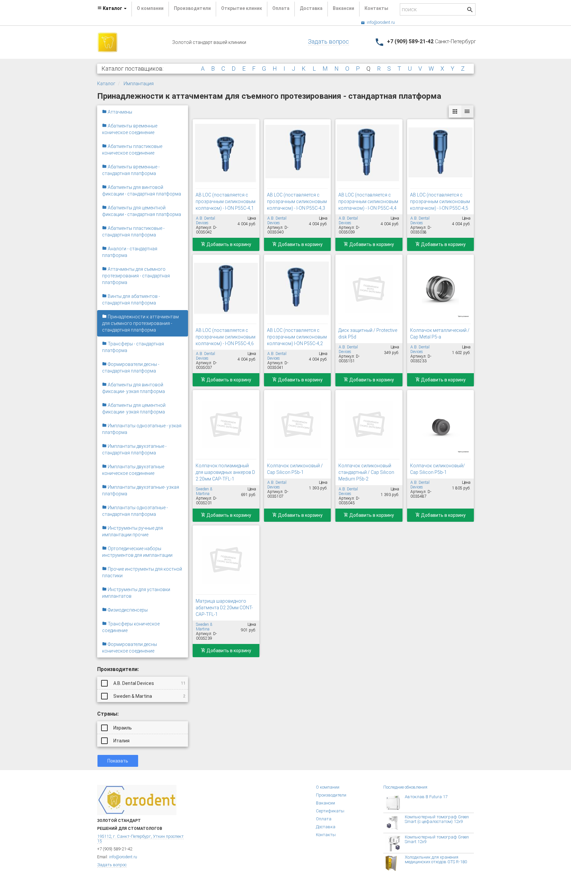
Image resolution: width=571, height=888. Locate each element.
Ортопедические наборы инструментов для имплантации (137, 552)
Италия (121, 740)
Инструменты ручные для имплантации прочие (132, 531)
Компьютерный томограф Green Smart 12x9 (437, 839)
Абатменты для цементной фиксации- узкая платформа (134, 408)
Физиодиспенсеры (127, 610)
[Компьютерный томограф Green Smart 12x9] (395, 843)
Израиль (122, 727)
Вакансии (343, 8)
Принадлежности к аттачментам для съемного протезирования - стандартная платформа (140, 323)
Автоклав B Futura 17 (426, 796)
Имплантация (139, 83)
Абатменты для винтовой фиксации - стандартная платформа (141, 190)
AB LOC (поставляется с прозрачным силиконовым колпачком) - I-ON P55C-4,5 (440, 201)
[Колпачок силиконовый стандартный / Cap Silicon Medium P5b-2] (369, 424)
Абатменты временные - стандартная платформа (131, 170)
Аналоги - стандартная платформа (129, 252)
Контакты (376, 8)
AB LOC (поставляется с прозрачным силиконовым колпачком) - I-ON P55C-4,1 (225, 201)
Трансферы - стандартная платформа (133, 347)
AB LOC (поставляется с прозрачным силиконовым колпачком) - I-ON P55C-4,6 (225, 337)
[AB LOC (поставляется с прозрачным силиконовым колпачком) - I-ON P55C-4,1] (226, 154)
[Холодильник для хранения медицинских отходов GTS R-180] (395, 863)
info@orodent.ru (380, 22)
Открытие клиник (241, 8)
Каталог (106, 83)
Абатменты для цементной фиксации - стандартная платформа (141, 211)
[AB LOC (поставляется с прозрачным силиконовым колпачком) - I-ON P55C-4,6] (226, 289)
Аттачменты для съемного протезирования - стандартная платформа (136, 275)
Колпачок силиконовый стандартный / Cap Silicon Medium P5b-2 (366, 472)
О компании (150, 8)
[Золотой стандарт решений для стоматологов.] (107, 42)
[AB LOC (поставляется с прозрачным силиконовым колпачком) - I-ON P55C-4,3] (297, 154)
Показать (117, 761)
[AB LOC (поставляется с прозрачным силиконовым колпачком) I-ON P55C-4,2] (297, 289)
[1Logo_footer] (136, 799)
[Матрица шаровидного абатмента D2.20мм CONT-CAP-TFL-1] (226, 560)
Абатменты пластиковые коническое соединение (132, 150)
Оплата (280, 8)
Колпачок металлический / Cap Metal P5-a (440, 333)
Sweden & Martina (148, 696)
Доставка (311, 8)
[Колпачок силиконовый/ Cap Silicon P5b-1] (440, 424)
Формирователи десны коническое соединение (129, 648)
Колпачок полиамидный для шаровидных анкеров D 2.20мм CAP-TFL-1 (225, 472)
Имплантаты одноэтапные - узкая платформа (141, 429)
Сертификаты (330, 810)
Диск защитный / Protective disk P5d (367, 333)
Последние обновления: (405, 787)
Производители (192, 8)
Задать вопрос (328, 41)
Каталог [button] (112, 8)
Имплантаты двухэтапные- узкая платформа (140, 490)
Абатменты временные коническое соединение (129, 129)
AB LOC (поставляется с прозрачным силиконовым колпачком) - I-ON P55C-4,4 (368, 201)
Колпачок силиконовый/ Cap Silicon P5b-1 (437, 469)
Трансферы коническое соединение (131, 627)
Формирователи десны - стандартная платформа (130, 367)
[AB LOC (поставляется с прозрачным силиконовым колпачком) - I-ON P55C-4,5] (440, 154)
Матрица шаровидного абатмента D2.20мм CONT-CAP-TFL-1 (224, 607)
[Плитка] (455, 111)
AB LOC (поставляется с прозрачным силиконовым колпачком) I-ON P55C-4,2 (297, 337)
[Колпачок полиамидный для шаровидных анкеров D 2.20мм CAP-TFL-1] (226, 424)
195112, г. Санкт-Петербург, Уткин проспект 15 (140, 838)
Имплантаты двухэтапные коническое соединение (133, 470)
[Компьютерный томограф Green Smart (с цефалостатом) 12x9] (395, 823)
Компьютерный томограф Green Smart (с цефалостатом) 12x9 (437, 819)
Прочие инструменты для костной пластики (142, 572)
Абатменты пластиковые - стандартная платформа (133, 231)
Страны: (108, 714)
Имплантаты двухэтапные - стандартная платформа (134, 449)
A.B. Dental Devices (148, 683)
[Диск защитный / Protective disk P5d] (369, 289)
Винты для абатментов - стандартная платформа (131, 299)
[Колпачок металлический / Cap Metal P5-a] (440, 289)
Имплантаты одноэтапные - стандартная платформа (135, 511)
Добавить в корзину (228, 244)
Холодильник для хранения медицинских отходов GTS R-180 (436, 859)
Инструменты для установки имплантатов (136, 593)
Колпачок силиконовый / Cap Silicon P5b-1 (295, 469)
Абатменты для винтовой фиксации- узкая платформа (133, 388)
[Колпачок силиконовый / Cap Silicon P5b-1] (297, 424)
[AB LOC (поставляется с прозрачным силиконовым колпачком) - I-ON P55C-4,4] (369, 154)
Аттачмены (119, 112)
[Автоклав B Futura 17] (395, 803)
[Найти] (470, 10)
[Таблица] (467, 111)
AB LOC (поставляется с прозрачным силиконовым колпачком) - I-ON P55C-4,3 (297, 201)
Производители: (118, 669)
